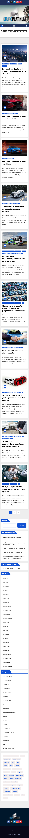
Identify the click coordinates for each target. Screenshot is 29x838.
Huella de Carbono (17, 768)
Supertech (5, 736)
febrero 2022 (6, 646)
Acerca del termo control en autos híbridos (14, 548)
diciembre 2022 (7, 606)
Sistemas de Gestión (7, 253)
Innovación (12, 203)
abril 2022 (5, 638)
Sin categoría (6, 728)
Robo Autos (6, 785)
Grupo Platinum (7, 768)
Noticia (5, 778)
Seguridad (13, 785)
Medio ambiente (19, 775)
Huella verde (6, 772)
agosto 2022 (6, 622)
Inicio (9, 834)
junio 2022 (5, 630)
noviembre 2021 (7, 658)
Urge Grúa (17, 794)
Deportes (5, 696)
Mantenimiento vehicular (9, 712)
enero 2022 (6, 650)
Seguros (5, 724)
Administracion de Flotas (8, 251)
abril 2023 (5, 590)
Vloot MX (5, 798)
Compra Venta (6, 63)
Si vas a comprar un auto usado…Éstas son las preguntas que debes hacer (13, 308)
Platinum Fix (6, 781)
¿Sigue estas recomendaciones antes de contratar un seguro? (13, 444)
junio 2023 (5, 582)
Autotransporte (7, 759)
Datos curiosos (13, 63)
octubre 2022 (6, 614)
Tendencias (6, 740)
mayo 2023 (6, 586)
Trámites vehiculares (17, 253)
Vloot (23, 794)
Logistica (13, 772)
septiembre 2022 (7, 618)
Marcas (19, 63)
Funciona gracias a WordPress (10, 829)
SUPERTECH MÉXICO (15, 788)
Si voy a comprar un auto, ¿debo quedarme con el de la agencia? (13, 397)
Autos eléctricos (7, 680)
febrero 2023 (6, 598)
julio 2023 (5, 578)
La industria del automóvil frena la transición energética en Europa (14, 71)
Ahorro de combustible (9, 755)
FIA (4, 704)
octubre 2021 (6, 662)
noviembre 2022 (7, 610)
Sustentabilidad (7, 791)
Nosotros (14, 834)
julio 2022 (5, 626)
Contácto (19, 834)
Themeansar (14, 831)
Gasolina (17, 765)
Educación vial (7, 700)
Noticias (16, 113)
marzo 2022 (6, 642)
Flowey (11, 765)
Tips (11, 347)
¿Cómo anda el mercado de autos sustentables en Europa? (13, 209)
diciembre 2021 (7, 654)
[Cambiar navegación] (14, 26)
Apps (17, 755)
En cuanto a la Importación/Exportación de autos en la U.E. (13, 258)
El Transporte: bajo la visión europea (13, 552)
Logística (20, 772)
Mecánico (11, 775)
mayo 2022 (6, 634)
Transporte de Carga (8, 794)
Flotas (18, 762)
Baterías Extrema (16, 759)
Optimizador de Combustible (15, 778)
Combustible (6, 684)
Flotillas (5, 765)
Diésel (13, 762)
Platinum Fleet (14, 781)
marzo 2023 (6, 594)
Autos (22, 755)
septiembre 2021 (7, 666)
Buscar (4, 520)
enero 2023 (6, 602)
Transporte (15, 791)
